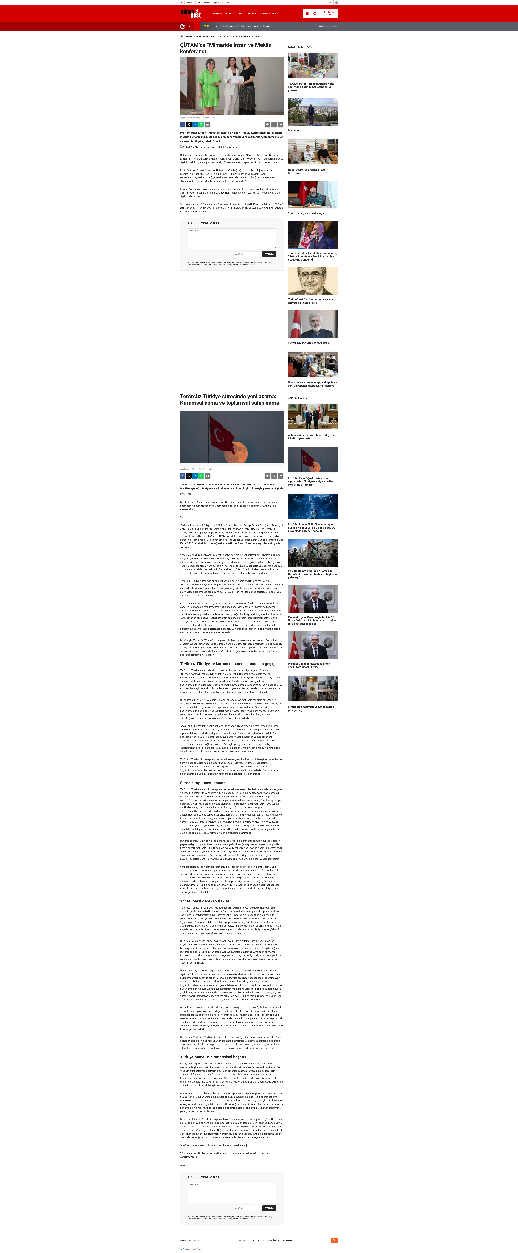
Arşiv (215, 3)
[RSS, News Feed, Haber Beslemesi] (334, 1240)
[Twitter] (189, 124)
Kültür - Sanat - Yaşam (206, 36)
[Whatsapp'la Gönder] (201, 124)
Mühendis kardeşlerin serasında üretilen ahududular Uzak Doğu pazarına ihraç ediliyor (254, 26)
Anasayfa (187, 36)
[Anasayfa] (181, 3)
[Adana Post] (193, 13)
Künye (251, 1240)
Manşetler (190, 3)
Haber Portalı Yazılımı (194, 1249)
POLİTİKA (253, 13)
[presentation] (189, 26)
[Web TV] (329, 2)
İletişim (260, 1240)
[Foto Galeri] (336, 2)
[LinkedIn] (195, 124)
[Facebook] (182, 124)
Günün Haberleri (203, 3)
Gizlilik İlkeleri (273, 1240)
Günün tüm (328, 26)
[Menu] (307, 13)
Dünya (241, 13)
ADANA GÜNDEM (270, 13)
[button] (267, 124)
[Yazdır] (207, 124)
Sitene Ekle (224, 3)
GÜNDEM (217, 13)
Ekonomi (230, 13)
